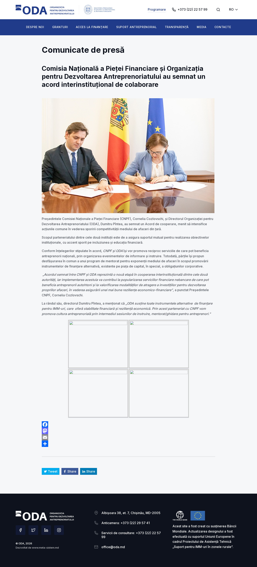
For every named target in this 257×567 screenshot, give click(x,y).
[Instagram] (59, 530)
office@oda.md (113, 547)
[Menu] (218, 9)
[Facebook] (128, 424)
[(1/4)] (98, 344)
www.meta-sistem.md (45, 547)
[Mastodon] (128, 431)
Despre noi (35, 27)
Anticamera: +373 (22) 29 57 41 (125, 523)
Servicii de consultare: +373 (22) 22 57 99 (131, 535)
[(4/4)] (159, 393)
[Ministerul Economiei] (45, 9)
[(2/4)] (159, 344)
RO (231, 9)
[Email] (128, 437)
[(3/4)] (98, 393)
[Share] (128, 443)
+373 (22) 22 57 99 (192, 9)
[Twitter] (33, 530)
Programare (157, 9)
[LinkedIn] (46, 530)
